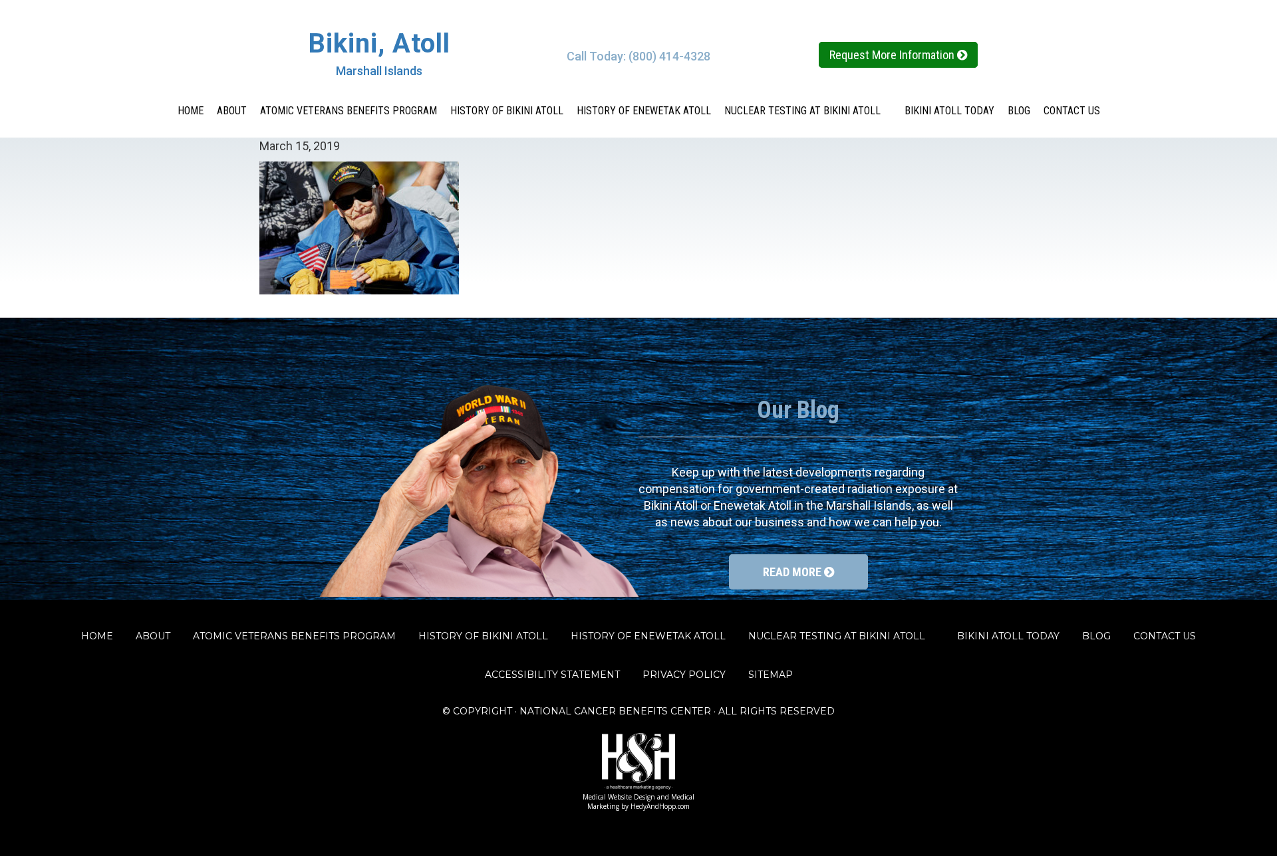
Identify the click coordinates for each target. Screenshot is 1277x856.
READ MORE (793, 572)
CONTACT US (1072, 110)
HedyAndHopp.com (660, 806)
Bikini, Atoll (379, 43)
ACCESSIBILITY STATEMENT (552, 675)
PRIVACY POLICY (684, 675)
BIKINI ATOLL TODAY (949, 110)
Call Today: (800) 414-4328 (638, 56)
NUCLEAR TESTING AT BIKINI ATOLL (807, 110)
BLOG (1019, 110)
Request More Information (893, 55)
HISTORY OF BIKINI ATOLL (506, 110)
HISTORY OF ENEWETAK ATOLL (644, 110)
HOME (191, 110)
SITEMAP (770, 675)
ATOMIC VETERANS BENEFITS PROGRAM (348, 110)
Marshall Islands (379, 71)
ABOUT (232, 110)
